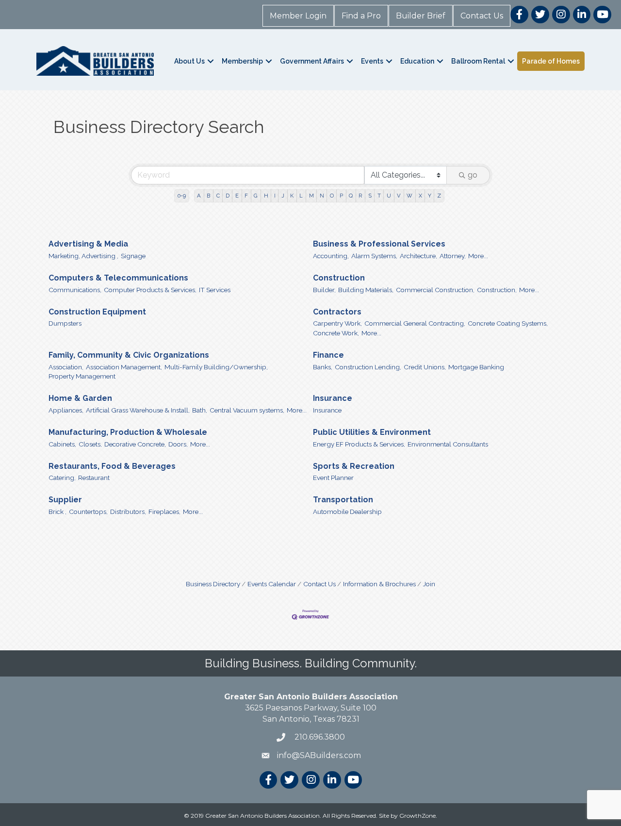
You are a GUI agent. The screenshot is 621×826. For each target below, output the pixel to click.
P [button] (341, 195)
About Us (189, 61)
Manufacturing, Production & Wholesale (128, 432)
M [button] (311, 195)
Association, (66, 367)
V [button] (399, 195)
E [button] (237, 195)
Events (372, 61)
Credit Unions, (425, 367)
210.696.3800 (319, 737)
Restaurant (94, 477)
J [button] (282, 195)
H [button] (266, 195)
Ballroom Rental (478, 61)
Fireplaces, (164, 511)
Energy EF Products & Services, (359, 444)
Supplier (65, 499)
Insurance (332, 398)
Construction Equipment (97, 311)
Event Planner (333, 477)
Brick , (57, 511)
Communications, (75, 290)
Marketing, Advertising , (83, 256)
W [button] (409, 195)
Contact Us (481, 15)
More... (478, 256)
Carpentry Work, (337, 323)
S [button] (370, 195)
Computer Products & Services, (150, 290)
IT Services (214, 290)
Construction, (497, 290)
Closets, (90, 444)
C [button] (218, 195)
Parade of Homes (551, 61)
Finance (328, 355)
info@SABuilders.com (319, 755)
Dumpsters (65, 323)
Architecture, (418, 256)
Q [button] (351, 195)
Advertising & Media (88, 243)
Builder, (324, 290)
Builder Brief (420, 15)
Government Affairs (312, 61)
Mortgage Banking (476, 367)
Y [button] (429, 195)
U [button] (389, 195)
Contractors (337, 311)
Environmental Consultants (448, 444)
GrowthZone (417, 815)
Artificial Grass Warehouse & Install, (138, 410)
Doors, (178, 444)
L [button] (301, 195)
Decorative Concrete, (135, 444)
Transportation (343, 499)
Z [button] (439, 195)
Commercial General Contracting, (414, 323)
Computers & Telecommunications (118, 277)
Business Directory (213, 584)
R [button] (360, 195)
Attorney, (453, 256)
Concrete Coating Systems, (508, 323)
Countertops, (88, 511)
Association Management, (124, 367)
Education (417, 61)
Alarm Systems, (374, 256)
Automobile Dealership (347, 511)
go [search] (472, 175)
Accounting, (331, 256)
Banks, (322, 367)
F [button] (246, 195)
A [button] (199, 195)
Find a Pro (361, 15)
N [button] (322, 195)
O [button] (332, 195)
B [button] (208, 195)
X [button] (420, 195)
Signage (133, 256)
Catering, (62, 477)
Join (429, 584)
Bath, (199, 410)
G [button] (256, 195)
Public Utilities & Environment (372, 432)
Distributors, (128, 511)
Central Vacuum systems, (247, 410)
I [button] (275, 195)
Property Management (82, 376)
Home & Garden (80, 398)
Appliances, (66, 410)
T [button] (379, 195)
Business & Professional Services (379, 243)
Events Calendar (271, 584)
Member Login (298, 15)
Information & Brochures (379, 584)
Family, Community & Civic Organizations (129, 355)
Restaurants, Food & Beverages (112, 466)
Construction (339, 277)
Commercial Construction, (435, 290)
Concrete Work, (336, 333)
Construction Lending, (368, 367)
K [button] (292, 195)
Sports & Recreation (353, 466)
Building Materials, (365, 290)
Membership (242, 61)
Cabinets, (62, 444)
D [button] (227, 195)
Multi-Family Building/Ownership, (216, 367)
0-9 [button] (182, 195)
